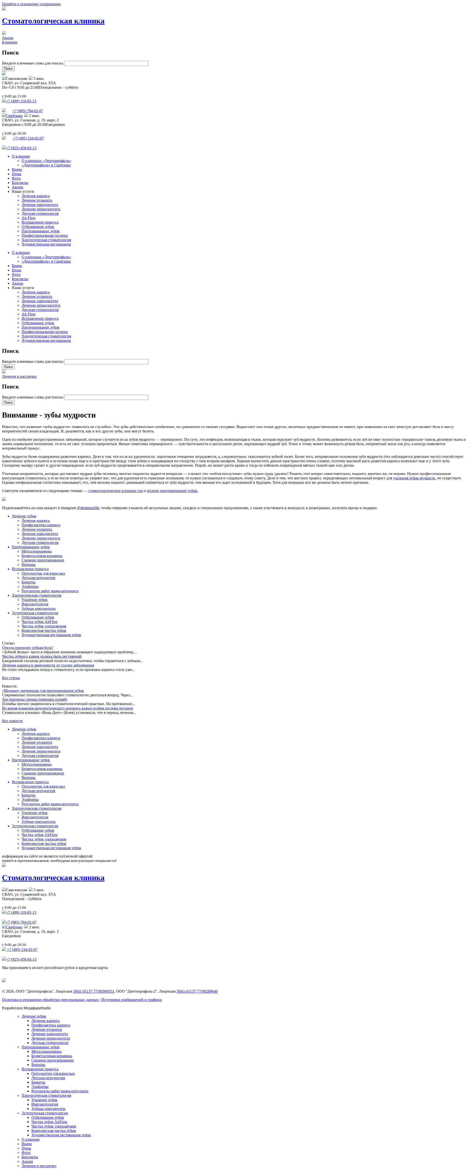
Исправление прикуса (40, 222)
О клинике (21, 156)
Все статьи (11, 678)
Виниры (28, 564)
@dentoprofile (88, 508)
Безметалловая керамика (42, 556)
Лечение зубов (24, 516)
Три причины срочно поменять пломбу (34, 699)
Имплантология (35, 604)
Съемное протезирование (43, 560)
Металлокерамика (37, 551)
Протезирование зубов (40, 231)
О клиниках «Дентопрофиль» (46, 161)
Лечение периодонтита (41, 209)
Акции (7, 38)
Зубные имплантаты (39, 608)
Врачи (17, 169)
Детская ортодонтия (38, 578)
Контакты (20, 183)
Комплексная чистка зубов (44, 630)
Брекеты (28, 582)
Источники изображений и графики (131, 1000)
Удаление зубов (34, 600)
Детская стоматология (40, 213)
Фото (16, 178)
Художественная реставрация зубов (51, 635)
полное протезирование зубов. (172, 491)
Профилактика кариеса (41, 525)
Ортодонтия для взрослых (43, 573)
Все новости (12, 721)
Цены (16, 174)
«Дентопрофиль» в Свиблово (46, 165)
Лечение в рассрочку (19, 376)
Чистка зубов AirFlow (40, 622)
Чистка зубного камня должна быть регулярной (42, 656)
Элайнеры (30, 586)
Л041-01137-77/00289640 (197, 991)
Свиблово (14, 116)
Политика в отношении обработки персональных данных (50, 1000)
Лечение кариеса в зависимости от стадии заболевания (48, 665)
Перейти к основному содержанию (31, 4)
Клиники (9, 42)
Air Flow (29, 218)
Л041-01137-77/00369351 (93, 991)
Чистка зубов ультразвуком (44, 626)
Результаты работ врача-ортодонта (50, 591)
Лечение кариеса (36, 196)
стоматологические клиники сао (115, 491)
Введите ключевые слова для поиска (33, 63)
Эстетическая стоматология (35, 613)
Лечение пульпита (37, 200)
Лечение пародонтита (40, 205)
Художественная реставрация (46, 244)
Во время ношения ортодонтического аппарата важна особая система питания (67, 708)
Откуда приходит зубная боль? (27, 647)
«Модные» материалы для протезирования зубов (43, 690)
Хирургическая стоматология (46, 240)
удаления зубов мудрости (414, 478)
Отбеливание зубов (38, 227)
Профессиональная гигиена (45, 235)
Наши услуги (23, 191)
